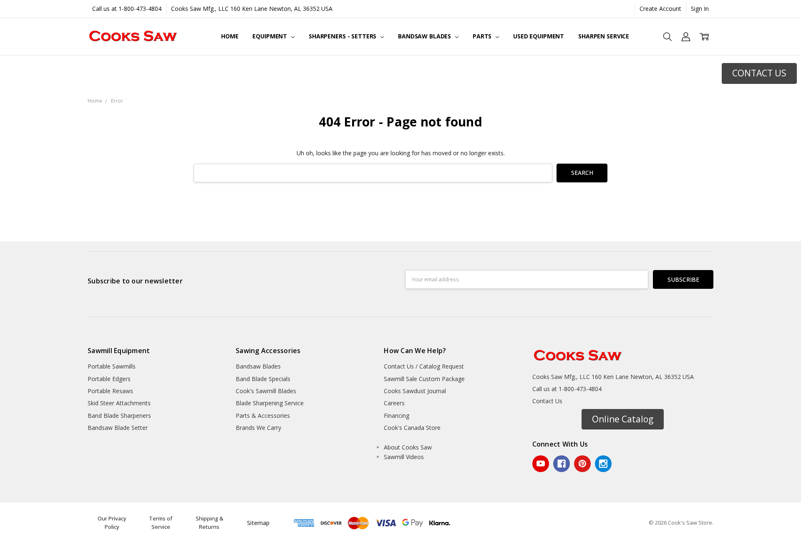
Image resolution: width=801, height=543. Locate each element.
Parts (483, 36)
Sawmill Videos (404, 457)
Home (229, 36)
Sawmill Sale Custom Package (424, 379)
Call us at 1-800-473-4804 (126, 9)
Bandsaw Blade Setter (118, 428)
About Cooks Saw (408, 447)
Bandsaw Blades (425, 36)
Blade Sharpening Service (270, 403)
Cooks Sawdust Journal (415, 391)
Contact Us (547, 401)
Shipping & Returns (209, 522)
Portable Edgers (109, 379)
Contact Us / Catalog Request (424, 366)
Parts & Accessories (263, 415)
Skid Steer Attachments (119, 403)
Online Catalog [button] (622, 419)
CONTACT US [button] (759, 73)
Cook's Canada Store (412, 428)
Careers (394, 403)
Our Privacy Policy (112, 522)
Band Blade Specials (263, 379)
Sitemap (258, 523)
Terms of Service (160, 522)
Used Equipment (538, 36)
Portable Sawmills (112, 366)
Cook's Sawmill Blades (266, 391)
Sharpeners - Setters (343, 36)
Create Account (660, 9)
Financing (396, 415)
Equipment (270, 36)
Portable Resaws (110, 391)
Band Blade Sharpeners (119, 415)
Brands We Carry (258, 428)
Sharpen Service (603, 36)
